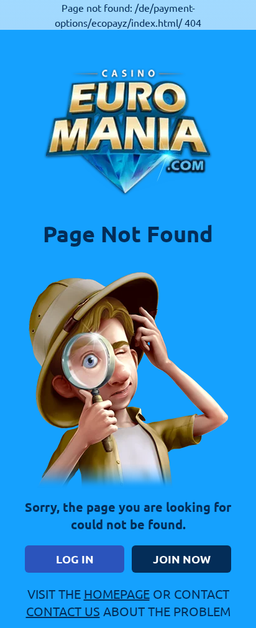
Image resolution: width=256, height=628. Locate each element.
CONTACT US (63, 611)
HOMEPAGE (117, 593)
